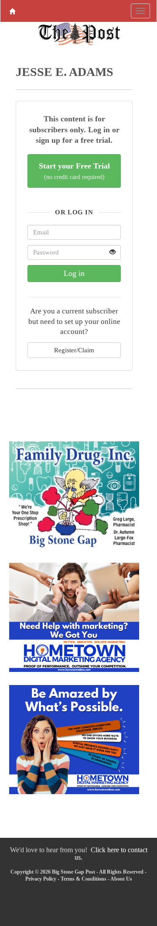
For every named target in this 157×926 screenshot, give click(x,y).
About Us (121, 879)
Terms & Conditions (83, 879)
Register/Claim (74, 350)
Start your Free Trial (74, 171)
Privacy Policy (40, 879)
